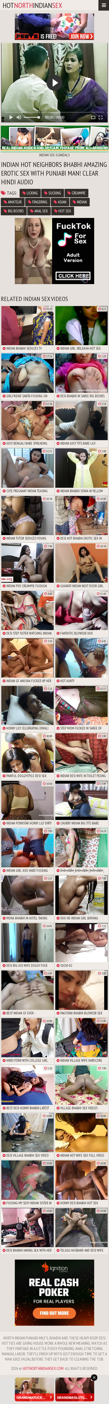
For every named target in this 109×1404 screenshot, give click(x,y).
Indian (81, 201)
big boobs (15, 210)
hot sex (64, 210)
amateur (14, 201)
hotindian (32, 5)
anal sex (41, 210)
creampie (78, 192)
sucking (54, 192)
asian (61, 201)
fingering (39, 201)
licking (32, 192)
